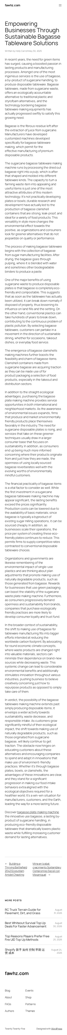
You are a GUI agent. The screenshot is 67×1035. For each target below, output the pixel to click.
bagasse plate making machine (38, 812)
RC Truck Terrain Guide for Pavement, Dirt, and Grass (23, 911)
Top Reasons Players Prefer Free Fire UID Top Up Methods (27, 938)
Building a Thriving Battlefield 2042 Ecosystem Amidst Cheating (16, 869)
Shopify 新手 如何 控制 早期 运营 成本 (25, 951)
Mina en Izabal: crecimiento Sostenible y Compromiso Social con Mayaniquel (47, 869)
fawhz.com (12, 5)
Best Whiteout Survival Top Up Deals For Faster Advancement (25, 924)
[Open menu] (60, 5)
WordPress (56, 1028)
